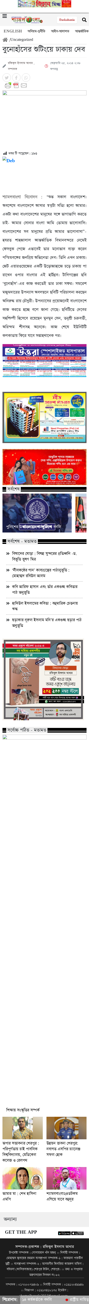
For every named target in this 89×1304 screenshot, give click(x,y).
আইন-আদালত (60, 31)
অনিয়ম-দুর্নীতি (36, 31)
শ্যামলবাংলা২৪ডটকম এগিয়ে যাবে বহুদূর (62, 1196)
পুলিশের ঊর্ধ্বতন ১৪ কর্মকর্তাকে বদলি (33, 527)
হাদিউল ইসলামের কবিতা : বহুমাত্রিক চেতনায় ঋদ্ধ (45, 606)
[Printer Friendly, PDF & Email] (44, 85)
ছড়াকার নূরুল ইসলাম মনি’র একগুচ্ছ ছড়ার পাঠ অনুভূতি (47, 623)
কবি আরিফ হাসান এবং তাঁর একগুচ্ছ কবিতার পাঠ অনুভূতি (44, 589)
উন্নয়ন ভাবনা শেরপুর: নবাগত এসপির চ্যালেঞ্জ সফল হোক (63, 1149)
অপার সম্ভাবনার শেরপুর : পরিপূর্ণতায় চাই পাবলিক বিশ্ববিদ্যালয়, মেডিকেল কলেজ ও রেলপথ (20, 1152)
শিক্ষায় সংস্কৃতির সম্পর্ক (23, 1110)
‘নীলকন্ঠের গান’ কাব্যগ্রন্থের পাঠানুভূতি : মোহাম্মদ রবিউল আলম (40, 573)
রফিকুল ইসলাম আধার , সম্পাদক (21, 66)
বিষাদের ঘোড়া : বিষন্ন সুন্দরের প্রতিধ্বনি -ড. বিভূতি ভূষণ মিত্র (44, 556)
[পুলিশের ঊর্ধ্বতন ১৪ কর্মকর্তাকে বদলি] (37, 513)
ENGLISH (13, 31)
